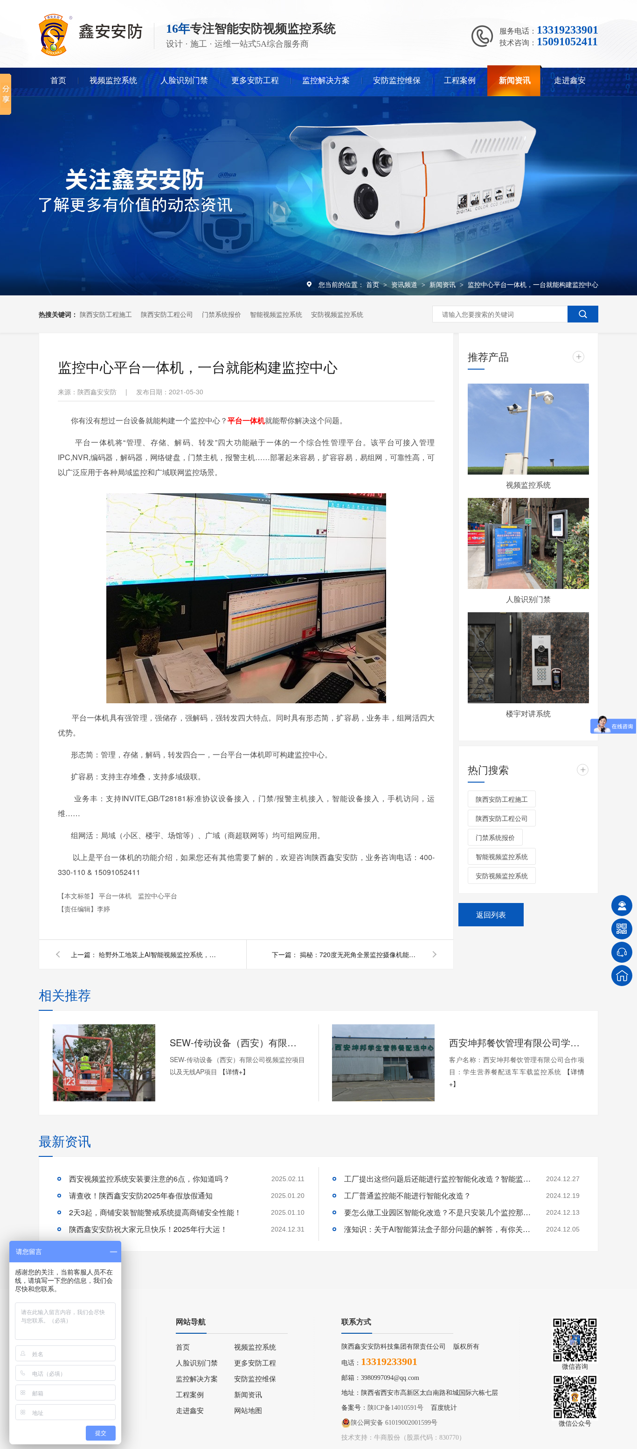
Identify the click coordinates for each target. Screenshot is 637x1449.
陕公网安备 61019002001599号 (394, 1422)
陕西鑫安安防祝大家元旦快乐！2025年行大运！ (148, 1229)
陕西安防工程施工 (106, 314)
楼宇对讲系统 (528, 713)
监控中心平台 (157, 895)
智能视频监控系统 (276, 314)
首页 (58, 80)
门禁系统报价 (221, 314)
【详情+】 (234, 1071)
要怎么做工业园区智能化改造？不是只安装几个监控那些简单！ (437, 1212)
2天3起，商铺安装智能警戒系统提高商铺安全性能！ (155, 1212)
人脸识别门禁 (184, 80)
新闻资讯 (515, 80)
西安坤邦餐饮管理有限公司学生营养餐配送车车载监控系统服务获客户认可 (516, 1042)
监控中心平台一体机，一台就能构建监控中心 (533, 284)
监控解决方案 (326, 80)
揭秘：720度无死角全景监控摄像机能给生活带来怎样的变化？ (360, 954)
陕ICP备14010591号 (395, 1407)
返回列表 (491, 914)
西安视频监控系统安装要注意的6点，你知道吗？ (149, 1178)
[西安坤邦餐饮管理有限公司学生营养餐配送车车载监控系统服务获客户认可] (383, 1062)
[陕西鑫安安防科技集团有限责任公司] (90, 53)
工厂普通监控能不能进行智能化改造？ (407, 1195)
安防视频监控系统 (337, 314)
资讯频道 (405, 284)
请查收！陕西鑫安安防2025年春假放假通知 (141, 1195)
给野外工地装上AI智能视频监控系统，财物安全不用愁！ (159, 954)
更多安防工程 (255, 80)
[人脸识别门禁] (528, 543)
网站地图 (248, 1410)
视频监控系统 (113, 80)
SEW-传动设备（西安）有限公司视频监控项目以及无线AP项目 (237, 1042)
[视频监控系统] (528, 429)
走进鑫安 (570, 80)
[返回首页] (621, 975)
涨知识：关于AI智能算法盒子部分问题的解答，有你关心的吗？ (437, 1229)
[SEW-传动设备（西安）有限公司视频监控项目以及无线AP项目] (104, 1062)
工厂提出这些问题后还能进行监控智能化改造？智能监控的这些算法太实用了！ (437, 1178)
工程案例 (460, 80)
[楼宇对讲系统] (528, 657)
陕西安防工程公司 (167, 314)
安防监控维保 (397, 80)
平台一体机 (116, 895)
